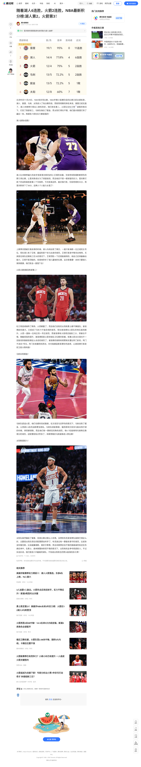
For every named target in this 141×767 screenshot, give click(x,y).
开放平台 (47, 752)
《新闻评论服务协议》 (44, 689)
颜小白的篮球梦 (21, 681)
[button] (119, 18)
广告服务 (54, 752)
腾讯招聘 (60, 752)
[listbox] (51, 624)
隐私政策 (41, 752)
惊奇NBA (19, 665)
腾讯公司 (48, 760)
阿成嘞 (18, 582)
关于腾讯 (19, 752)
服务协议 (35, 752)
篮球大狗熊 (20, 598)
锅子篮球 (19, 615)
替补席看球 (20, 648)
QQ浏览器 (73, 752)
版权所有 (54, 760)
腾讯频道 (79, 752)
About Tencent (27, 752)
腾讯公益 (66, 752)
